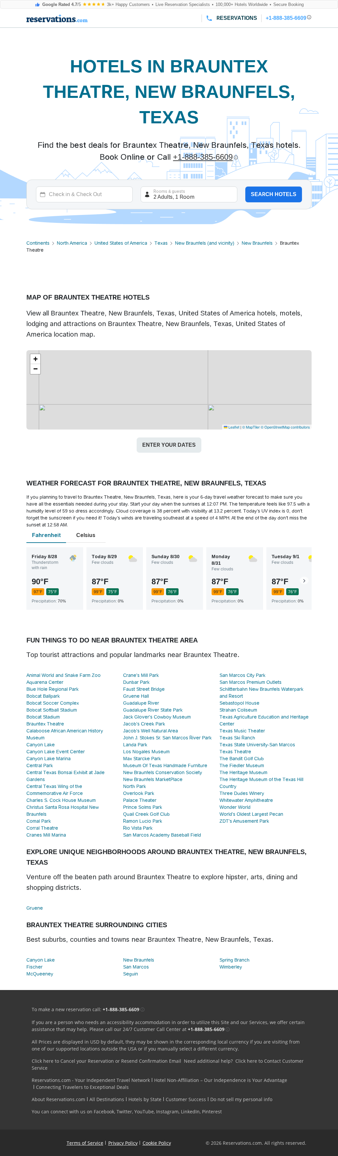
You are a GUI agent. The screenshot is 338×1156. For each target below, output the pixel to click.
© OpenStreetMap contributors (285, 427)
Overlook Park (138, 793)
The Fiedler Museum (242, 765)
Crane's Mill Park (141, 675)
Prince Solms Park (142, 807)
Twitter (124, 1111)
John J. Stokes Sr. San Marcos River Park (167, 737)
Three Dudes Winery (242, 793)
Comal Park (38, 821)
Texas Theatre (235, 751)
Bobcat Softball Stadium (51, 710)
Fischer (34, 967)
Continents (38, 243)
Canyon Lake (40, 744)
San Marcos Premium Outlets (251, 682)
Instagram (167, 1111)
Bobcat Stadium (43, 717)
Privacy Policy (123, 1143)
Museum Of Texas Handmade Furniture (165, 765)
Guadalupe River (141, 703)
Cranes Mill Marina (46, 835)
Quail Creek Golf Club (146, 814)
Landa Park (135, 744)
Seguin (130, 973)
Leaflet (233, 427)
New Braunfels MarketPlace (153, 779)
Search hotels (273, 194)
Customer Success (186, 1099)
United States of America (120, 243)
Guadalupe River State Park (153, 710)
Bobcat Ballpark (43, 696)
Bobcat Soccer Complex (52, 703)
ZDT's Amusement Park (244, 821)
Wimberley (231, 967)
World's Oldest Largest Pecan (251, 814)
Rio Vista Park (137, 828)
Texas (161, 243)
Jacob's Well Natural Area (150, 730)
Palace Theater (139, 800)
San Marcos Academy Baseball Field (162, 835)
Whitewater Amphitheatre (246, 800)
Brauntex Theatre (45, 723)
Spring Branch (235, 960)
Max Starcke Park (142, 758)
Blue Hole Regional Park (52, 689)
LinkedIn (190, 1111)
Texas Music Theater (242, 730)
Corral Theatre (42, 828)
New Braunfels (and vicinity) (204, 243)
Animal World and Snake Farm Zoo (63, 675)
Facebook (104, 1111)
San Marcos (136, 967)
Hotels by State (144, 1099)
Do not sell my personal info (241, 1099)
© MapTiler (251, 427)
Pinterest (212, 1111)
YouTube (144, 1111)
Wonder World (235, 807)
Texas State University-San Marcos (257, 744)
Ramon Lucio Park (142, 821)
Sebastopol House (239, 703)
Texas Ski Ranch (237, 737)
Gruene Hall (136, 696)
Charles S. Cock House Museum (61, 800)
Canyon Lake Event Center (55, 751)
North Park (134, 786)
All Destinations (106, 1099)
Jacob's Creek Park (144, 723)
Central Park (39, 765)
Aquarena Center (44, 682)
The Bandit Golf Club (242, 758)
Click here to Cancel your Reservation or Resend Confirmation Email (106, 1061)
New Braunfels (257, 243)
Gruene (34, 908)
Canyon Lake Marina (48, 758)
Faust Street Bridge (144, 689)
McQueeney (39, 973)
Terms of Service (85, 1143)
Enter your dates (169, 445)
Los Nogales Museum (146, 751)
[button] (35, 359)
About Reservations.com (58, 1099)
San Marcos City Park (242, 675)
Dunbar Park (136, 682)
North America (72, 243)
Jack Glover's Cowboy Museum (157, 717)
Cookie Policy (157, 1143)
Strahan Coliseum (238, 710)
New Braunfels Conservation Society (162, 772)
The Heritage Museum (243, 772)
